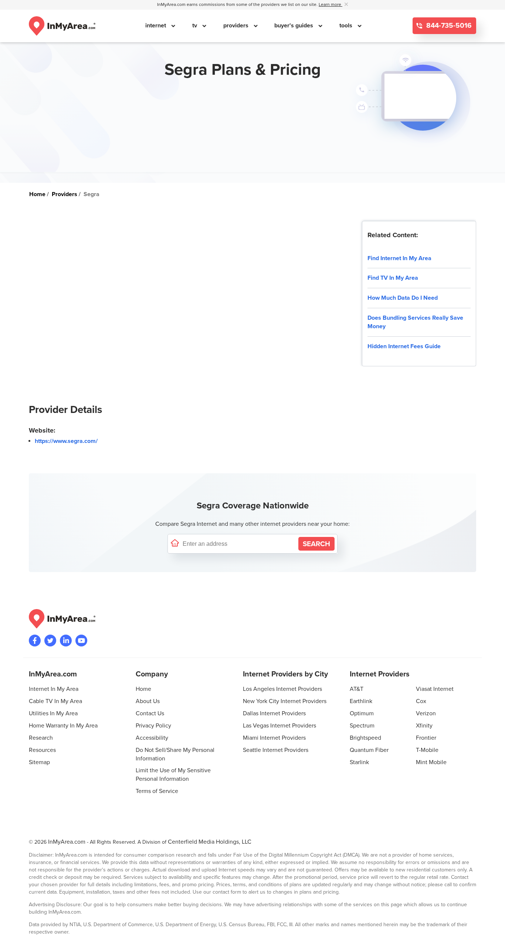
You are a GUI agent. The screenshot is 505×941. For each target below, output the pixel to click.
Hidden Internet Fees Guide (404, 346)
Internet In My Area (53, 689)
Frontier (426, 738)
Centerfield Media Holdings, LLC (209, 842)
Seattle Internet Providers (275, 750)
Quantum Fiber (369, 750)
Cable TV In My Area (55, 701)
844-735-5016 (448, 25)
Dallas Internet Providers (274, 713)
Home (143, 689)
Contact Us (150, 713)
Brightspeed (365, 738)
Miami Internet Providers (274, 738)
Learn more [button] (330, 4)
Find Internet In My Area (399, 258)
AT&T (356, 689)
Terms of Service (157, 791)
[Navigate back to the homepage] (62, 26)
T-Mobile (427, 750)
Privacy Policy (153, 725)
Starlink (359, 762)
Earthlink (361, 701)
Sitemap (39, 762)
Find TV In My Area (392, 278)
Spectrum (362, 725)
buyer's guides (294, 25)
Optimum (362, 713)
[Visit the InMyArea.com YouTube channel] (81, 640)
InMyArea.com (66, 842)
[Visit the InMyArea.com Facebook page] (35, 640)
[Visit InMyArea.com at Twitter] (50, 640)
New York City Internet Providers (284, 701)
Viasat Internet (435, 689)
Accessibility (152, 738)
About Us (148, 701)
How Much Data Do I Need (402, 298)
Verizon (426, 713)
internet (156, 25)
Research (41, 738)
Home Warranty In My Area (63, 725)
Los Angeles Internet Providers (282, 689)
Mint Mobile (431, 762)
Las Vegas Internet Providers (279, 725)
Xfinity (424, 725)
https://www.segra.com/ (66, 441)
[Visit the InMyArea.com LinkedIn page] (66, 640)
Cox (421, 701)
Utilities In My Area (53, 713)
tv (195, 25)
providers (236, 25)
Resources (42, 750)
